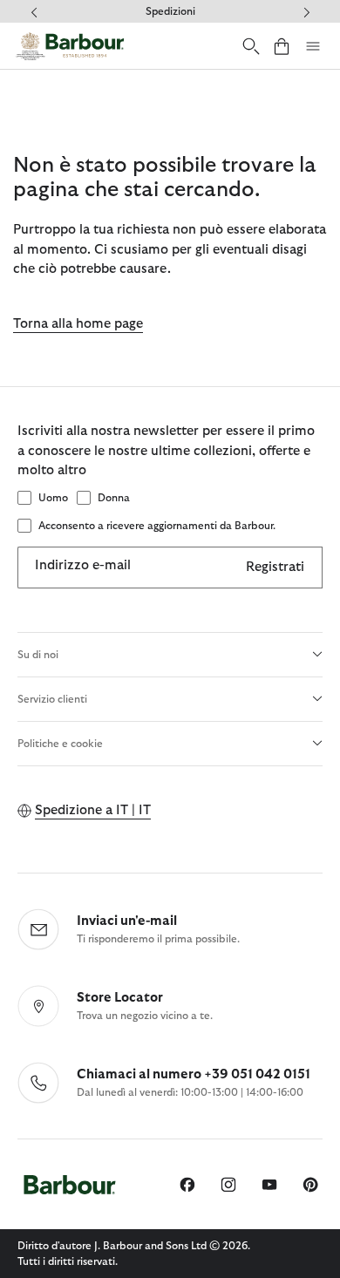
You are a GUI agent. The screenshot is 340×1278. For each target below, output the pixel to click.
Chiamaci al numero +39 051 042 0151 (193, 1074)
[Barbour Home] (69, 45)
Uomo (53, 498)
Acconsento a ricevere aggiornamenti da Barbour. (156, 525)
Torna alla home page (78, 323)
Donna (114, 498)
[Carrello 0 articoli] (281, 45)
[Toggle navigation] (313, 46)
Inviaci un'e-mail (127, 921)
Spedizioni (170, 11)
